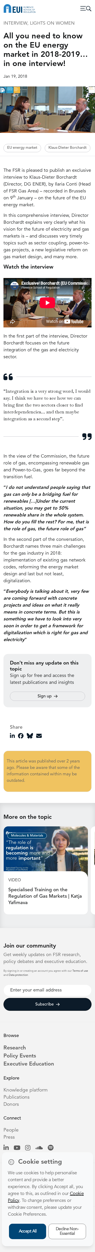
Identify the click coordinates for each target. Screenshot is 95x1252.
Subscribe (44, 1004)
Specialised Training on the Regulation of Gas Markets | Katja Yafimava (45, 896)
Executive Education (28, 1064)
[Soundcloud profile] (39, 1148)
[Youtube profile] (17, 1148)
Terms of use (80, 971)
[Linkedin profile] (6, 1148)
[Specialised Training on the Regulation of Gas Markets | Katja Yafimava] (46, 851)
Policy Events (19, 1056)
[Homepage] (20, 8)
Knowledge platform (25, 1090)
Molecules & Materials (27, 835)
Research (14, 1048)
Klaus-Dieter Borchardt (67, 148)
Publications (16, 1097)
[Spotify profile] (50, 1148)
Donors (11, 1104)
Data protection (18, 975)
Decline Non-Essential (67, 1231)
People (11, 1130)
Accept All (28, 1231)
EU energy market (22, 148)
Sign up (45, 696)
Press (9, 1137)
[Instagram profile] (27, 1148)
